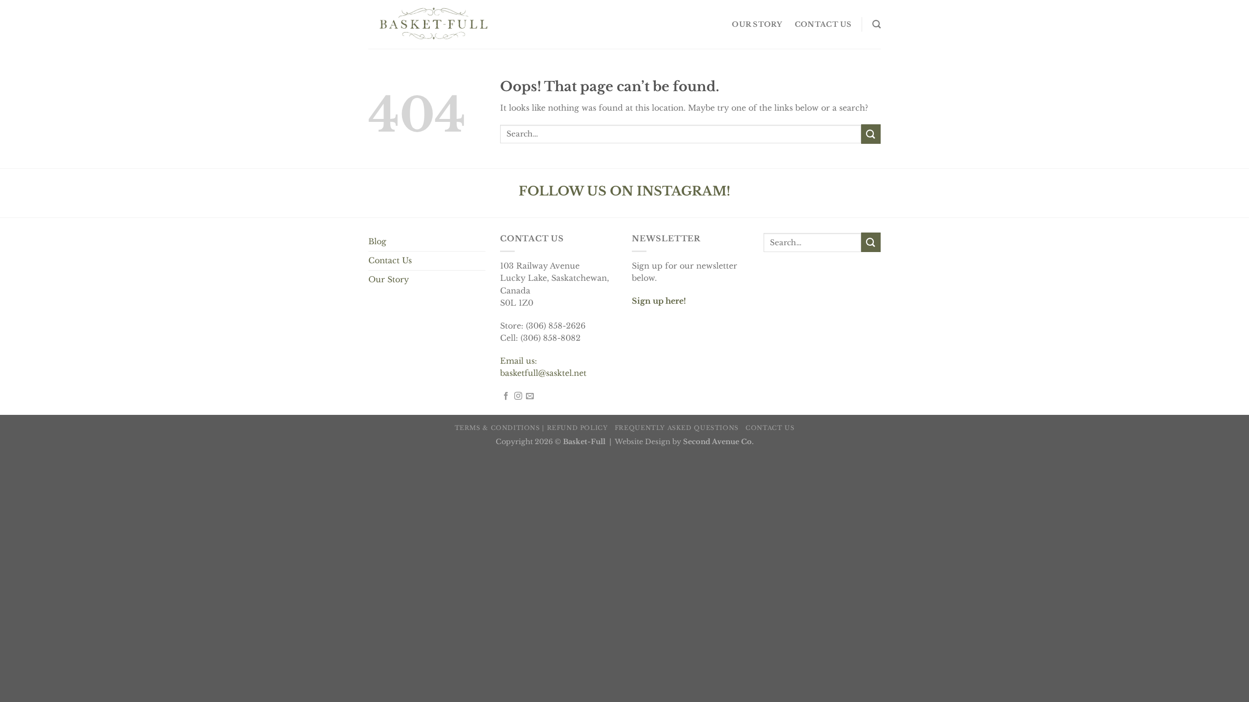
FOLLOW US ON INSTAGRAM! (624, 191)
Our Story (388, 279)
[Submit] (871, 133)
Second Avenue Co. (718, 441)
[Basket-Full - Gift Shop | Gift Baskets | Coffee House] (433, 24)
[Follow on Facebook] (506, 396)
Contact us (823, 24)
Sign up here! (659, 301)
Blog (377, 241)
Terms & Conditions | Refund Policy (531, 427)
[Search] (876, 25)
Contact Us (390, 260)
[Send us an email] (530, 396)
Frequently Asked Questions (677, 427)
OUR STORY (757, 24)
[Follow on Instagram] (518, 396)
